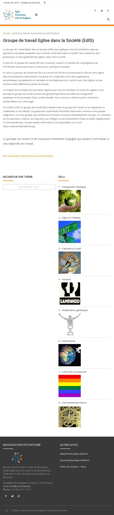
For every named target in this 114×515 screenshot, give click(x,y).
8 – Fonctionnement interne (72, 402)
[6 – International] (69, 355)
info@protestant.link (20, 486)
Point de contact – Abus (73, 466)
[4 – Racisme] (69, 294)
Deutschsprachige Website (74, 460)
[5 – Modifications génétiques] (69, 324)
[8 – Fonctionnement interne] (69, 417)
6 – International (66, 340)
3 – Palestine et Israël (69, 248)
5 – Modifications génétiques (73, 310)
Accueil (6, 33)
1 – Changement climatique (72, 186)
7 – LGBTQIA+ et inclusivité (72, 371)
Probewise (62, 510)
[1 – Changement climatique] (69, 201)
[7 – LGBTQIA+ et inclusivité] (69, 386)
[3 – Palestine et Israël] (69, 263)
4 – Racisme (64, 279)
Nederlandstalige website (74, 453)
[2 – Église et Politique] (69, 232)
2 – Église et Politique (69, 217)
